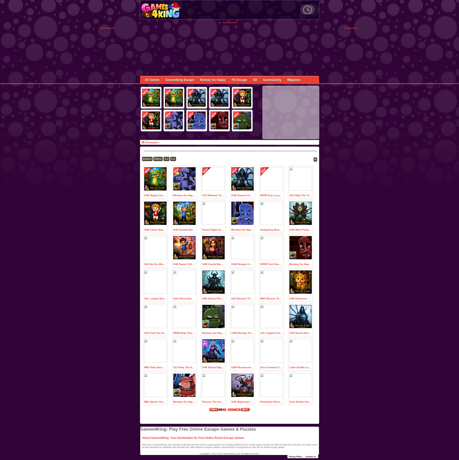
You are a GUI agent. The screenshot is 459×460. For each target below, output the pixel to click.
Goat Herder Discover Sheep (300, 401)
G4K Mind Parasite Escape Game (300, 229)
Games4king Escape (179, 80)
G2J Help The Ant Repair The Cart (184, 367)
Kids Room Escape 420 (184, 298)
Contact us (310, 457)
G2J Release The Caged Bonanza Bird (213, 195)
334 (237, 409)
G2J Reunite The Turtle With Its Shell (242, 298)
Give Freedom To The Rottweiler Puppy (271, 367)
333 (231, 409)
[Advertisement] (107, 83)
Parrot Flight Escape (213, 229)
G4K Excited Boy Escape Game (184, 229)
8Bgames (293, 80)
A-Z (166, 159)
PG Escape (239, 80)
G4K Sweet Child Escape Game (184, 264)
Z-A (173, 159)
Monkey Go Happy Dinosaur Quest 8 (242, 229)
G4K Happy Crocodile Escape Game (155, 195)
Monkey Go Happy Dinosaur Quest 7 (300, 264)
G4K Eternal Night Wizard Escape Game (213, 367)
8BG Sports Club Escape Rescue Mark (155, 401)
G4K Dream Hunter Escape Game (300, 333)
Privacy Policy (295, 457)
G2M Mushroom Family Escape (242, 367)
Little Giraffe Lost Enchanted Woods (300, 367)
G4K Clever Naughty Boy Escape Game (155, 229)
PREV (214, 409)
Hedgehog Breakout (271, 229)
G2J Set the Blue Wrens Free (155, 264)
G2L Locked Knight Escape (155, 298)
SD (255, 80)
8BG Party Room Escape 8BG (155, 367)
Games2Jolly (272, 80)
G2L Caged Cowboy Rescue (271, 333)
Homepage (151, 142)
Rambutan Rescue (271, 401)
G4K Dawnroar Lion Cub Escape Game (300, 298)
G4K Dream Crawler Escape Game (242, 195)
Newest (147, 159)
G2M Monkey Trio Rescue (242, 333)
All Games (152, 80)
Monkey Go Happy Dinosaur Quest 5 (184, 401)
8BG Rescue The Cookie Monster (271, 298)
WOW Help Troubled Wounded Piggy (184, 333)
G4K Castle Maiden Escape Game (213, 264)
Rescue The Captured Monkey (213, 401)
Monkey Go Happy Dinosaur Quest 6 (213, 333)
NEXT (245, 409)
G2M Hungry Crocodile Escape (242, 264)
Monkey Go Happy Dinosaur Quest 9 (184, 195)
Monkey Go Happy (213, 80)
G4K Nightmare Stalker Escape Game (242, 401)
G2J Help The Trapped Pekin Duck (300, 195)
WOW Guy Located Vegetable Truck (271, 195)
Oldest (158, 159)
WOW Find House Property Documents (271, 264)
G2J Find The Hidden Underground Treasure (155, 333)
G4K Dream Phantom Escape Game (213, 298)
